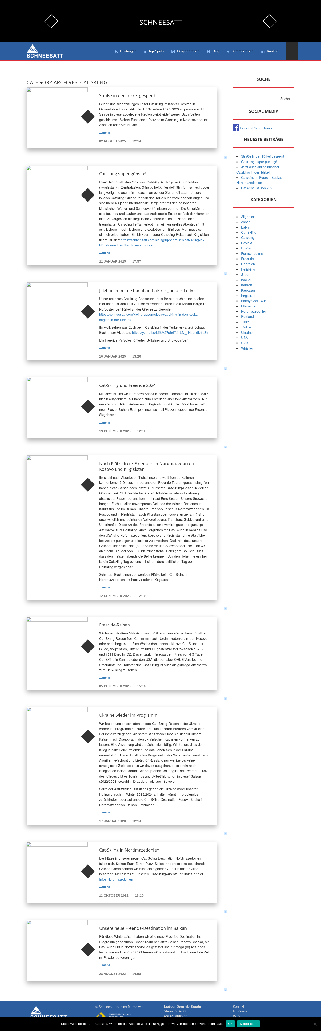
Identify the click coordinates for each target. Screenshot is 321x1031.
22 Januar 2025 (113, 261)
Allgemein (248, 216)
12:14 (136, 141)
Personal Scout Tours (256, 128)
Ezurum (247, 248)
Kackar (246, 279)
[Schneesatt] (45, 51)
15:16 (141, 686)
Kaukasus (248, 290)
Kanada (247, 285)
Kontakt (238, 1006)
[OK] (315, 1024)
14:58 (136, 974)
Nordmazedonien (254, 311)
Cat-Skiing (248, 232)
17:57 (136, 261)
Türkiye (246, 327)
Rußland (247, 316)
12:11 (141, 431)
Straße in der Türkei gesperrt (127, 95)
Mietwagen (249, 306)
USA (244, 337)
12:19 (141, 596)
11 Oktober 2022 (114, 895)
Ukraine (247, 332)
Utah (244, 342)
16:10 (139, 895)
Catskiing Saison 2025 (257, 188)
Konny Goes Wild (254, 300)
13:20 (136, 356)
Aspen (246, 221)
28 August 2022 (113, 974)
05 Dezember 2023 (115, 686)
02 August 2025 (113, 141)
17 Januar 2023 (113, 821)
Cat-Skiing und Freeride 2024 (127, 385)
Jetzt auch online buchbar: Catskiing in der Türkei (147, 290)
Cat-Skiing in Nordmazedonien (129, 850)
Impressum (241, 1011)
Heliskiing (248, 269)
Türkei (245, 321)
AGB (236, 1015)
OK (230, 1024)
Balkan (246, 227)
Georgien (248, 263)
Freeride (247, 258)
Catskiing (248, 237)
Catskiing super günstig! (122, 173)
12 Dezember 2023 (115, 596)
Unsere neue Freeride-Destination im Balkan (143, 928)
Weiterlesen (248, 1024)
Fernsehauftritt (252, 253)
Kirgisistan (248, 295)
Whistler (247, 348)
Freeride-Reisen (114, 625)
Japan (245, 274)
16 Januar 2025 (113, 356)
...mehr (104, 132)
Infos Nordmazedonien (116, 879)
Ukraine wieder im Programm (128, 715)
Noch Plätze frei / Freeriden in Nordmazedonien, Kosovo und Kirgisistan (147, 466)
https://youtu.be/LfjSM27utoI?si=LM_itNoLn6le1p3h (170, 332)
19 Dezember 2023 (115, 431)
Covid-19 (247, 243)
